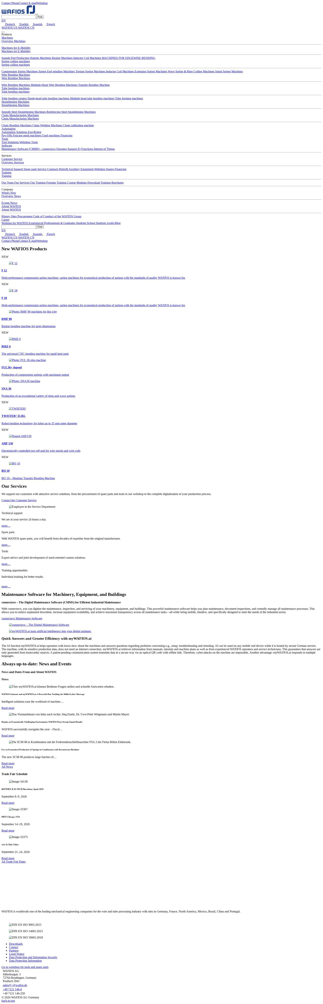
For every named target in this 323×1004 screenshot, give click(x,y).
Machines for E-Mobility (16, 47)
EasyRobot (34, 132)
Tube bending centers (14, 98)
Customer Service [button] (11, 159)
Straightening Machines (15, 101)
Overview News (11, 196)
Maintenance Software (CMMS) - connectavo (28, 149)
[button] (10, 3)
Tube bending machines (15, 88)
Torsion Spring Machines (91, 71)
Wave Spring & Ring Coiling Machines (191, 71)
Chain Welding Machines (47, 125)
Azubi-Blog (114, 223)
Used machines (51, 135)
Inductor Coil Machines (87, 58)
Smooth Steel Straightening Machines (24, 111)
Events (5, 202)
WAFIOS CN (26, 27)
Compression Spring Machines (20, 71)
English (24, 24)
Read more (7, 708)
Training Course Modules (72, 182)
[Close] (2, 32)
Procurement (25, 216)
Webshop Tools (28, 142)
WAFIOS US (9, 27)
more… (5, 525)
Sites (14, 216)
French (50, 24)
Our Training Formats (43, 182)
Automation (8, 128)
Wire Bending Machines (15, 74)
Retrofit (64, 169)
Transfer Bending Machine (94, 84)
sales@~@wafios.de (15, 985)
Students (81, 223)
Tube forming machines (129, 98)
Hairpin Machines (41, 58)
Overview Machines (13, 41)
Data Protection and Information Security (33, 957)
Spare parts (31, 169)
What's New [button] (8, 192)
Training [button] (6, 172)
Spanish (37, 24)
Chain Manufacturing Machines (20, 115)
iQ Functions (86, 149)
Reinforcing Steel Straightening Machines (71, 111)
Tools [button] (4, 138)
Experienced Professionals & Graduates (52, 223)
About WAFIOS (11, 209)
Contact (13, 947)
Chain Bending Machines (16, 125)
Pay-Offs (7, 135)
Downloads (16, 943)
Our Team (7, 182)
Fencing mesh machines (27, 135)
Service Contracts (48, 169)
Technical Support (12, 169)
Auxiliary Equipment (81, 169)
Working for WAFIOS (15, 223)
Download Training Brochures (105, 182)
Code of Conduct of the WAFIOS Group (57, 216)
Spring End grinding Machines (57, 71)
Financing (66, 135)
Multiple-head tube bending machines (92, 98)
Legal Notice (16, 954)
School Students (97, 223)
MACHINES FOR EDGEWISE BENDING (128, 58)
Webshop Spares (104, 169)
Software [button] (6, 145)
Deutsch (10, 24)
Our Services (22, 182)
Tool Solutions (10, 142)
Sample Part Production (15, 58)
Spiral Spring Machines (229, 71)
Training (6, 175)
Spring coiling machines (15, 61)
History (6, 216)
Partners (14, 950)
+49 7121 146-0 (12, 989)
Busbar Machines (62, 58)
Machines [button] (7, 37)
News (13, 202)
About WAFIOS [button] (11, 206)
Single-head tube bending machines (48, 98)
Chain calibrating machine (78, 125)
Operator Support (67, 149)
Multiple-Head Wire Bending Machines (54, 84)
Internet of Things (104, 149)
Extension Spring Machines (151, 71)
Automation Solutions (14, 132)
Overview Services (12, 162)
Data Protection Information (25, 960)
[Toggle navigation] (36, 14)
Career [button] (5, 219)
